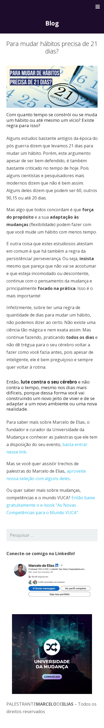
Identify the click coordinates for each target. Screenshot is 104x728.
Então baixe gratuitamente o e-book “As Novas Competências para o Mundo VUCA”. (50, 505)
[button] (97, 7)
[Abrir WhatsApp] (91, 714)
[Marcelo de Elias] (27, 7)
